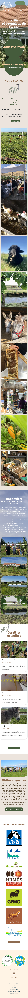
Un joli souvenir (7, 726)
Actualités (9, 662)
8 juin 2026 (4, 728)
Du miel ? (5, 693)
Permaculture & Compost (14, 544)
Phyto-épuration (14, 584)
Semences (14, 564)
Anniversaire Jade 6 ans (10, 660)
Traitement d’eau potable (14, 604)
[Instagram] (14, 973)
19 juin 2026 (4, 662)
